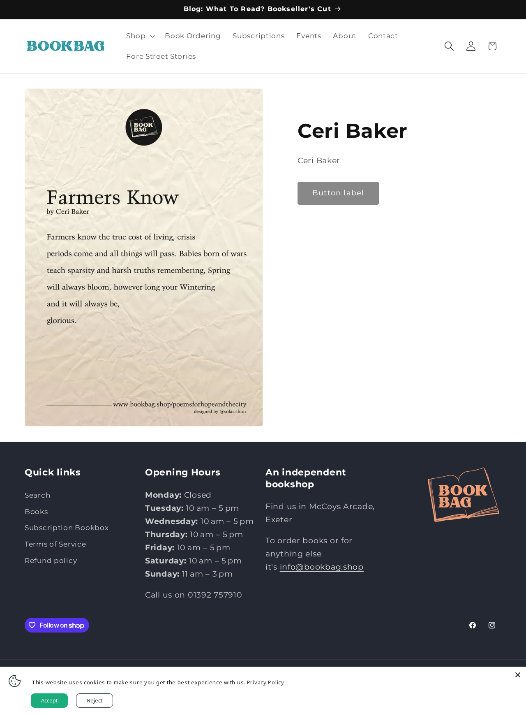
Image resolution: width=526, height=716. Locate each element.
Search (37, 495)
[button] (139, 36)
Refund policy (51, 560)
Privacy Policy (265, 682)
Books (36, 511)
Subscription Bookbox (66, 528)
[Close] (518, 675)
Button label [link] (338, 192)
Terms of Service (55, 544)
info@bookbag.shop (322, 566)
